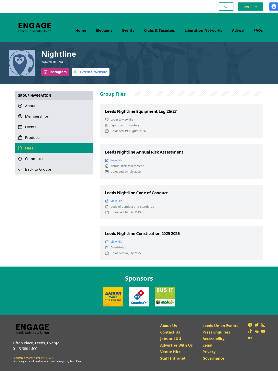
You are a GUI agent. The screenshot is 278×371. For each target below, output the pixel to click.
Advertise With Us (176, 345)
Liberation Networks (203, 30)
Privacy (209, 351)
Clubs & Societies (159, 30)
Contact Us (170, 332)
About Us (168, 325)
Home (80, 30)
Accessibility (213, 338)
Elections (104, 30)
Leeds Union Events (220, 325)
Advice (238, 30)
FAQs (258, 30)
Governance (213, 358)
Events (128, 30)
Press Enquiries (216, 332)
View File (116, 160)
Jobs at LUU (170, 338)
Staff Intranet (173, 358)
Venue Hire (170, 351)
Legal (207, 345)
